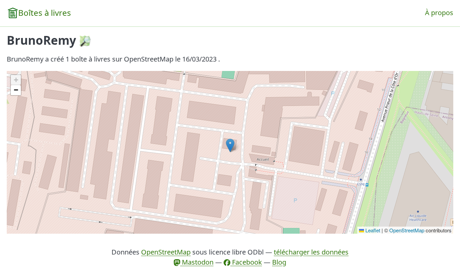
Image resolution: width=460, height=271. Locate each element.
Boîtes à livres (44, 12)
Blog (279, 262)
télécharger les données (311, 252)
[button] (230, 145)
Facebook (246, 262)
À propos (439, 12)
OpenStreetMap (406, 230)
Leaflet (372, 230)
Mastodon (196, 262)
